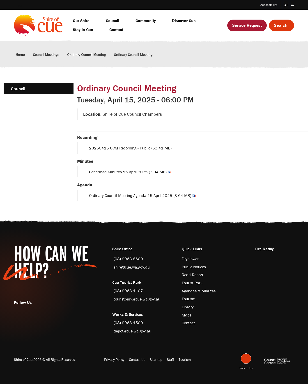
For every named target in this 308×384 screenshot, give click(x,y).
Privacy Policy (114, 359)
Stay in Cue (83, 29)
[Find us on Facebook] (33, 302)
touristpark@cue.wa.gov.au (137, 299)
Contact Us (137, 359)
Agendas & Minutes (199, 291)
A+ (286, 5)
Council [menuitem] (18, 88)
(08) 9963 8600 (128, 258)
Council (112, 20)
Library (187, 306)
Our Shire (81, 20)
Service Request (247, 25)
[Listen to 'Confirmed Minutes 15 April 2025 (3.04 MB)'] (169, 171)
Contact (116, 29)
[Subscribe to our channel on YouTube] (37, 302)
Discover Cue (184, 20)
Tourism (188, 298)
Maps (186, 315)
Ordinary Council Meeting (86, 54)
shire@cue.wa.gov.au (132, 267)
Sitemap (156, 359)
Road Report (192, 274)
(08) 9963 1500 (128, 322)
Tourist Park (192, 282)
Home (20, 54)
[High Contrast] (280, 5)
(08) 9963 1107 (128, 290)
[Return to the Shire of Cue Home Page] (38, 25)
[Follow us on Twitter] (35, 302)
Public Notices (194, 266)
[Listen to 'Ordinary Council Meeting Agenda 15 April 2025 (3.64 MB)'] (194, 195)
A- (292, 5)
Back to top (246, 367)
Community (146, 20)
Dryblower (190, 258)
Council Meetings (46, 54)
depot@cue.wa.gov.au (132, 331)
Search (280, 25)
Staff (170, 359)
